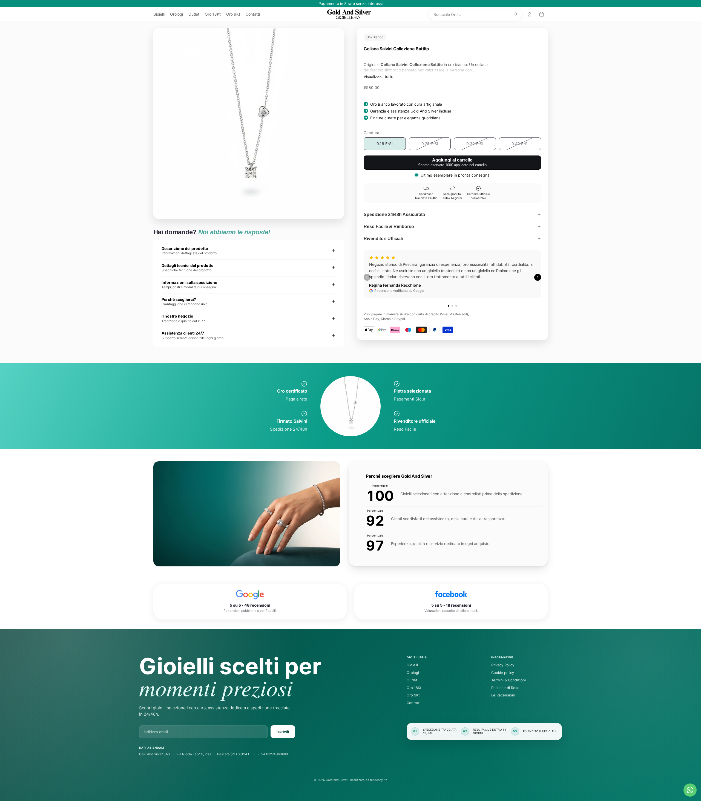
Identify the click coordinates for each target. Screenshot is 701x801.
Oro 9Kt (413, 695)
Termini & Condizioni (508, 680)
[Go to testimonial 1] (448, 306)
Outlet (412, 680)
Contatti (413, 703)
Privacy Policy (502, 665)
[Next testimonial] (537, 277)
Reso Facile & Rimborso (389, 226)
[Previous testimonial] (367, 277)
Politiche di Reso (505, 687)
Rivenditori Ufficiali (383, 238)
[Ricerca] (515, 14)
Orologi (413, 672)
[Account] (530, 14)
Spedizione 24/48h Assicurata (394, 214)
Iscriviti (283, 732)
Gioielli (412, 665)
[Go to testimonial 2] (452, 306)
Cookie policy (502, 672)
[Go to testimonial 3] (456, 306)
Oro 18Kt (414, 687)
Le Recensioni (503, 695)
